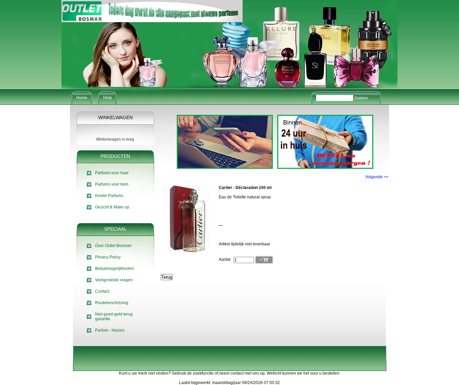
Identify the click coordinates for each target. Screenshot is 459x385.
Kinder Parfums (109, 195)
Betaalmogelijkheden (114, 268)
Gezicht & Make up (112, 207)
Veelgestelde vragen (114, 280)
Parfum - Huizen (110, 330)
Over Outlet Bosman (113, 245)
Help (107, 97)
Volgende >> (376, 177)
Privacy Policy (108, 257)
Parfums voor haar (112, 173)
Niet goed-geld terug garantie (114, 316)
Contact (102, 291)
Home (81, 97)
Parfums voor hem (111, 184)
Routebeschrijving (111, 302)
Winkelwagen (115, 117)
